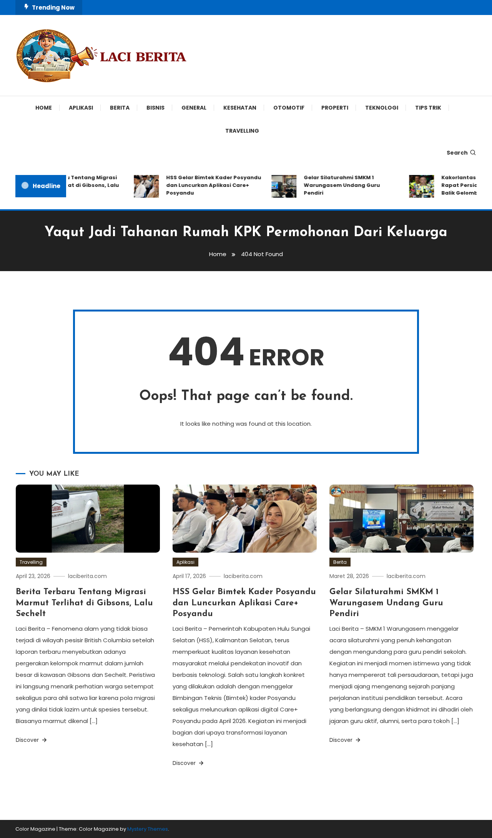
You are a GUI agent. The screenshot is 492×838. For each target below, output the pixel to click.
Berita (120, 108)
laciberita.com (87, 576)
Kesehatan (239, 108)
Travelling (242, 131)
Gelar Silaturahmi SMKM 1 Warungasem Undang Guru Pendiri (336, 185)
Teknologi (381, 108)
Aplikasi (81, 108)
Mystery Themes (147, 829)
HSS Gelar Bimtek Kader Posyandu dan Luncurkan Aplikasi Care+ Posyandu (207, 185)
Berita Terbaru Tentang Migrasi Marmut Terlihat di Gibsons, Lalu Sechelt (67, 185)
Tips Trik (428, 108)
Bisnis (155, 108)
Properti (334, 108)
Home (43, 108)
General (193, 108)
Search (457, 153)
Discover (28, 740)
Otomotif (288, 108)
